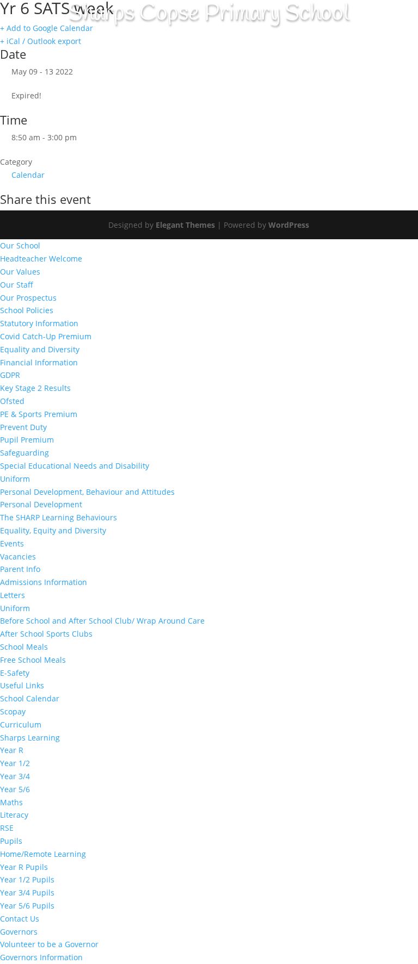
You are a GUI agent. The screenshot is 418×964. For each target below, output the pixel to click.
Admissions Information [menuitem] (43, 582)
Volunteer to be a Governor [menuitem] (49, 944)
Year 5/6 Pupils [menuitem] (27, 905)
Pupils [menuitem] (11, 841)
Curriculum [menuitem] (20, 724)
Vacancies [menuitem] (18, 556)
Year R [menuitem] (11, 750)
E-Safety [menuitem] (14, 673)
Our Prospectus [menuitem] (28, 298)
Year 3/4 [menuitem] (15, 776)
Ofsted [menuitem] (12, 401)
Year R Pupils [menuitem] (24, 867)
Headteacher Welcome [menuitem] (41, 258)
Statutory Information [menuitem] (39, 323)
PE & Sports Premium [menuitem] (38, 414)
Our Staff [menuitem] (16, 284)
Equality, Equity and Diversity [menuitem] (53, 530)
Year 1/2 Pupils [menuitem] (27, 879)
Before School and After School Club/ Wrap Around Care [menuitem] (102, 620)
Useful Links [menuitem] (22, 685)
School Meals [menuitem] (24, 647)
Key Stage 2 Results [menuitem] (35, 388)
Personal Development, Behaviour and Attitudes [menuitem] (87, 492)
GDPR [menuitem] (10, 375)
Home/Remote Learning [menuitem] (43, 854)
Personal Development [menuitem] (41, 504)
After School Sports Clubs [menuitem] (46, 634)
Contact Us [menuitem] (19, 918)
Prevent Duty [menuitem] (23, 427)
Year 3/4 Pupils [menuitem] (27, 892)
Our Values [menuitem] (20, 271)
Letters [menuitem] (12, 595)
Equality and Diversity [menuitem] (39, 349)
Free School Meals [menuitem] (33, 660)
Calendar (28, 175)
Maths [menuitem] (11, 802)
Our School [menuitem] (20, 245)
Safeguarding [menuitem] (24, 452)
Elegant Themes (185, 225)
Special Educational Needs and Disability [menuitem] (74, 466)
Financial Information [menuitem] (39, 362)
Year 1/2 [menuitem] (15, 763)
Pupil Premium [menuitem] (27, 439)
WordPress (288, 225)
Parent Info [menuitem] (20, 569)
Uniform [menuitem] (15, 479)
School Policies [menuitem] (26, 310)
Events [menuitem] (12, 543)
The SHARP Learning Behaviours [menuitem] (58, 517)
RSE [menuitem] (7, 828)
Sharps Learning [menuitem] (30, 737)
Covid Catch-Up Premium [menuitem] (45, 336)
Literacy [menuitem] (14, 815)
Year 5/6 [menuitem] (15, 789)
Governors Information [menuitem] (41, 957)
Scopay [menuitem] (13, 711)
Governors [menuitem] (19, 931)
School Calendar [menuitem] (29, 698)
